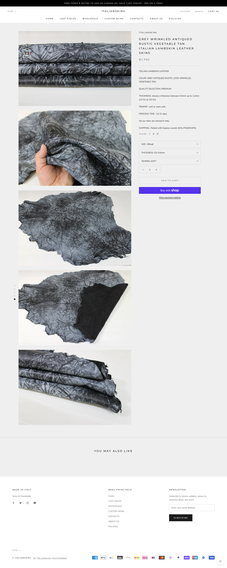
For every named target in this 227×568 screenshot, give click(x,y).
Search (199, 11)
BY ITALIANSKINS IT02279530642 (50, 558)
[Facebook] (150, 134)
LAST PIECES (68, 18)
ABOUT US (156, 18)
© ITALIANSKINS (21, 558)
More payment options (170, 197)
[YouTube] (35, 503)
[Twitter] (154, 134)
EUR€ (11, 11)
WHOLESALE (90, 18)
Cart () (213, 11)
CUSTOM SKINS (114, 18)
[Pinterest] (158, 134)
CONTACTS (136, 18)
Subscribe (181, 518)
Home (49, 18)
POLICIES (175, 18)
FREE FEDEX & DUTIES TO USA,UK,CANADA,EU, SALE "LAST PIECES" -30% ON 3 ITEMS (113, 3)
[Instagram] (28, 503)
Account (186, 11)
